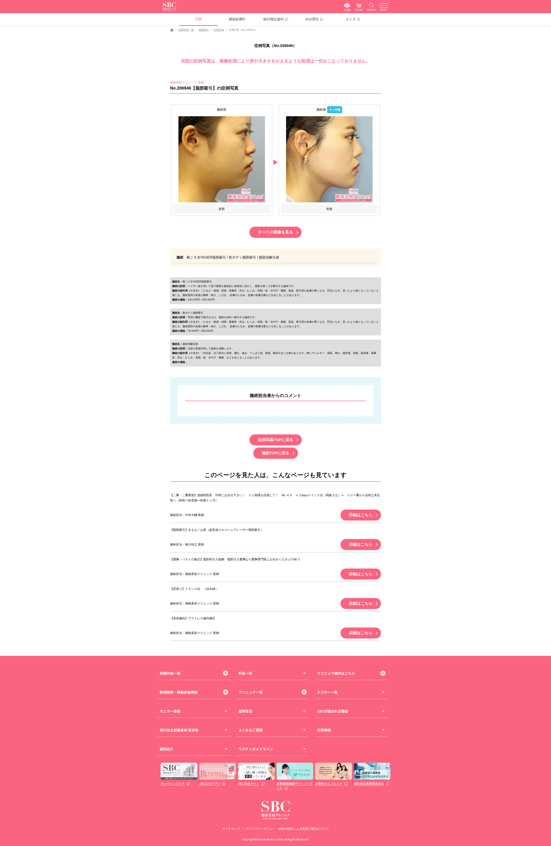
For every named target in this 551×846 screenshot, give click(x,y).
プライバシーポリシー (260, 828)
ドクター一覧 (327, 692)
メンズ (350, 19)
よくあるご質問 (250, 730)
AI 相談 (347, 10)
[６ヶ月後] (329, 159)
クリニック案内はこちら (336, 673)
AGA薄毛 (312, 19)
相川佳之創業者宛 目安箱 (179, 730)
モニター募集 (170, 711)
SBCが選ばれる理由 (332, 711)
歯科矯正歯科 (273, 19)
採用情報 (324, 730)
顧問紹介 (166, 748)
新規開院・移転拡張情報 (179, 692)
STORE (359, 10)
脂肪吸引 (204, 29)
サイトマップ (231, 828)
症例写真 (219, 29)
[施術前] (221, 159)
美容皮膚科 (237, 19)
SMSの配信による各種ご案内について (303, 828)
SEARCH (371, 10)
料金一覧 (245, 673)
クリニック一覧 (250, 692)
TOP (198, 19)
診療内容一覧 (186, 29)
